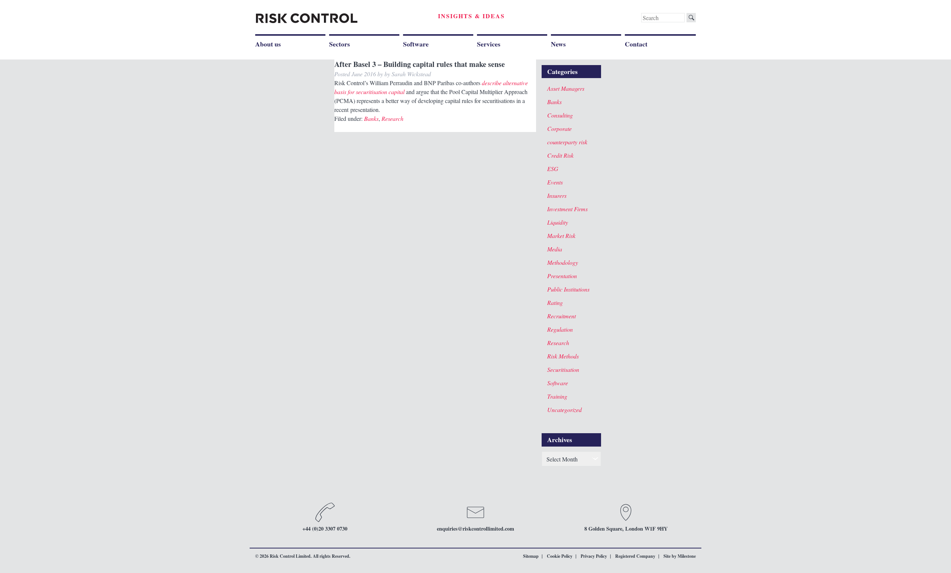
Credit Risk (560, 155)
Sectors (339, 44)
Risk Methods (563, 356)
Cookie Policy (559, 556)
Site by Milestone (679, 556)
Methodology (562, 262)
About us (268, 44)
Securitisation (563, 369)
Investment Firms (567, 209)
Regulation (560, 329)
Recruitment (561, 316)
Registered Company (635, 556)
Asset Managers (565, 88)
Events (555, 182)
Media (554, 249)
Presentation (562, 276)
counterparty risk (567, 142)
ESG (552, 169)
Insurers (557, 195)
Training (557, 396)
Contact (636, 44)
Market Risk (561, 235)
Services (488, 44)
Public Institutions (568, 289)
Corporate (559, 128)
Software (416, 44)
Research (392, 118)
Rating (555, 302)
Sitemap (531, 556)
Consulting (560, 115)
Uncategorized (564, 409)
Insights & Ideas (471, 16)
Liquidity (557, 222)
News (558, 44)
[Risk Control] (306, 18)
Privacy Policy (594, 556)
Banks (371, 118)
